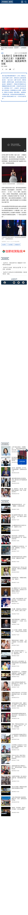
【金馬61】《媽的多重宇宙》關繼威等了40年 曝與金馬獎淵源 (15, 263)
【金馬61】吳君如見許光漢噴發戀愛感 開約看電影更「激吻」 (15, 273)
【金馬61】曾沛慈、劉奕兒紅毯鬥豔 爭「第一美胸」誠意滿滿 (15, 268)
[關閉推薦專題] (26, 450)
